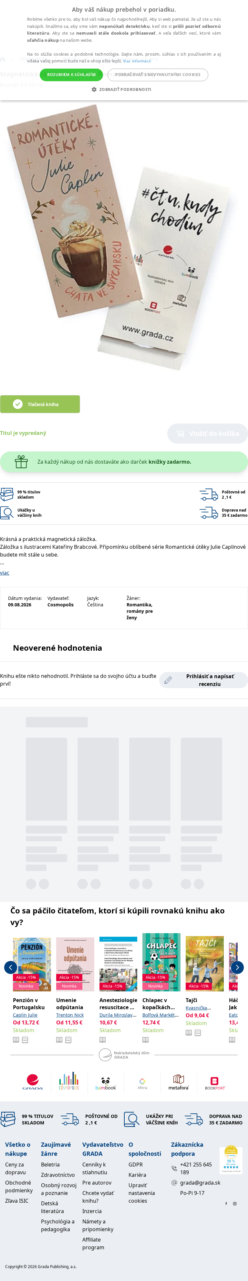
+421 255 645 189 (196, 1168)
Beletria (50, 1164)
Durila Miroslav (115, 1015)
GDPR (136, 1164)
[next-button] (237, 967)
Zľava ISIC (16, 1200)
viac (4, 572)
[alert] (124, 50)
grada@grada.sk (197, 1182)
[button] (124, 89)
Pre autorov (96, 1182)
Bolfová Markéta (159, 1015)
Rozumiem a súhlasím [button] (71, 74)
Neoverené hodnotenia (57, 647)
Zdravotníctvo (58, 1174)
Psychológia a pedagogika (58, 1225)
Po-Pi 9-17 (192, 1193)
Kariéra (137, 1174)
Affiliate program (93, 1243)
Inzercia (92, 1211)
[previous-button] (10, 967)
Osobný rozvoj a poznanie (59, 1189)
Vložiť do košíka (214, 433)
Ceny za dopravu (15, 1168)
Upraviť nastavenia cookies (142, 1193)
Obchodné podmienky (19, 1186)
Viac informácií (137, 61)
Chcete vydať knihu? (98, 1196)
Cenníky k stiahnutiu (94, 1168)
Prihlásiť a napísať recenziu (210, 680)
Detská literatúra (52, 1207)
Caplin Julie (25, 1015)
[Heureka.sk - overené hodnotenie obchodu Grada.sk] (231, 1159)
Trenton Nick (70, 1015)
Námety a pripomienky (97, 1225)
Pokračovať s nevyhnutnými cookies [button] (158, 74)
